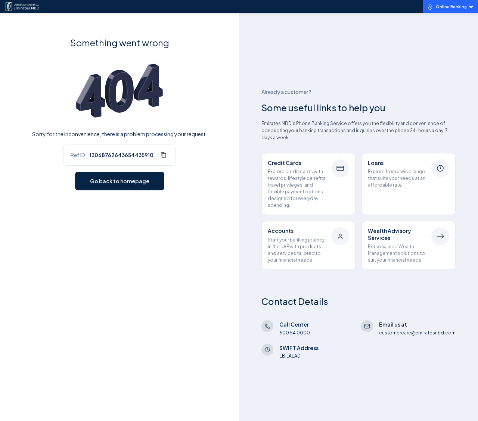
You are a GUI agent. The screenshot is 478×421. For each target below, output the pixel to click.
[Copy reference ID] (163, 155)
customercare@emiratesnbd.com (417, 333)
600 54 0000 (294, 333)
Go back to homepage (119, 181)
